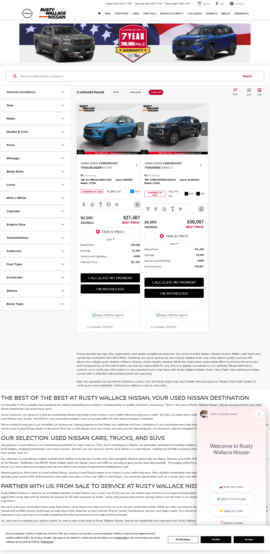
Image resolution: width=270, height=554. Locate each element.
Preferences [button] (47, 542)
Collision (194, 13)
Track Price (113, 231)
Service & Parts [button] (171, 13)
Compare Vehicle (100, 327)
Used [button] (135, 13)
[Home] (99, 13)
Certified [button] (121, 13)
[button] (140, 129)
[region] (110, 253)
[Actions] (136, 165)
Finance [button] (211, 13)
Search (247, 76)
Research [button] (242, 13)
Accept (249, 539)
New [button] (107, 13)
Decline (216, 539)
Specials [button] (149, 13)
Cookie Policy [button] (121, 537)
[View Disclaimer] (116, 204)
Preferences (183, 539)
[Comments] (137, 204)
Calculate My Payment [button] (110, 278)
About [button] (226, 13)
